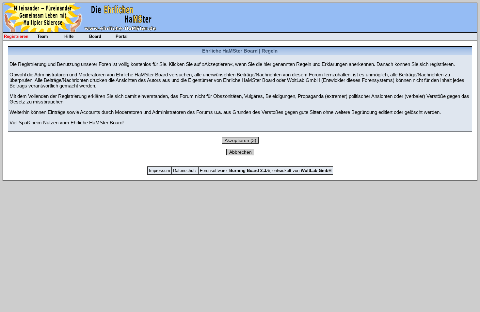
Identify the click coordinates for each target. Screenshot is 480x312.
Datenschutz (185, 170)
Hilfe (68, 36)
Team (42, 36)
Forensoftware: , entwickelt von (265, 170)
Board (95, 36)
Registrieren (16, 36)
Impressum (159, 170)
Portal (122, 36)
